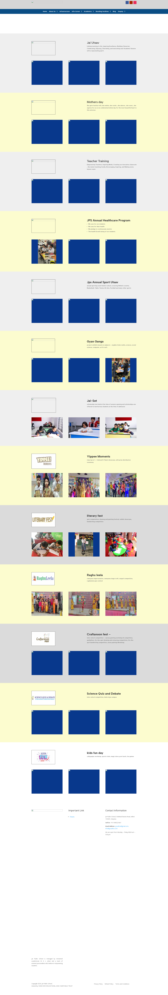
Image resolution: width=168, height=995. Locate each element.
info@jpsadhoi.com (111, 828)
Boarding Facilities (102, 11)
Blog (114, 11)
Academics (88, 11)
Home (45, 11)
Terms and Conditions (122, 984)
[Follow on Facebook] (127, 2)
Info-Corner (76, 11)
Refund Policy (109, 984)
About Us (52, 11)
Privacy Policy (98, 984)
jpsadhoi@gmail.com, (122, 826)
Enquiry (120, 11)
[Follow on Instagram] (134, 2)
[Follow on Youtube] (131, 2)
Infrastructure (65, 11)
